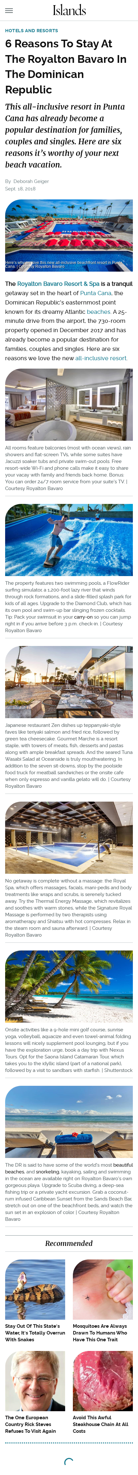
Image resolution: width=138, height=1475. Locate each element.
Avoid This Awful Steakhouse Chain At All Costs (100, 1424)
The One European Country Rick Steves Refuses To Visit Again (30, 1424)
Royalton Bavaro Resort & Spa (58, 283)
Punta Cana (95, 293)
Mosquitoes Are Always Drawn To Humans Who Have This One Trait (100, 1333)
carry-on (83, 617)
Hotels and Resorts (31, 30)
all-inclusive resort (100, 358)
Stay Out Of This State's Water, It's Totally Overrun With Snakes (35, 1333)
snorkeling (47, 1172)
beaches (98, 311)
